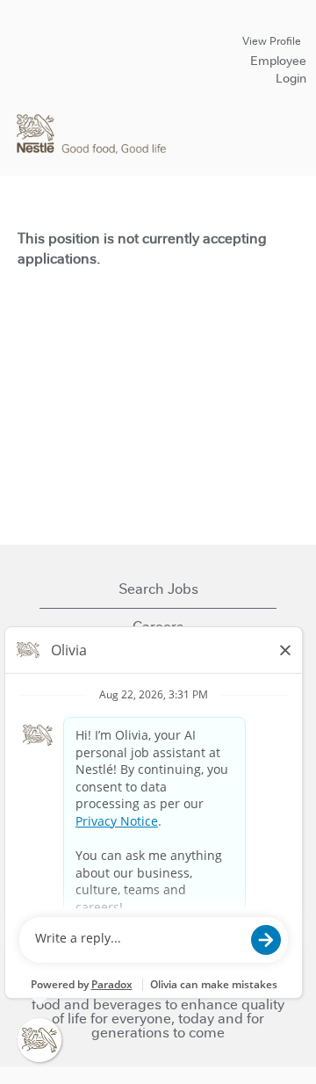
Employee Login (278, 69)
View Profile (271, 41)
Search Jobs (158, 589)
